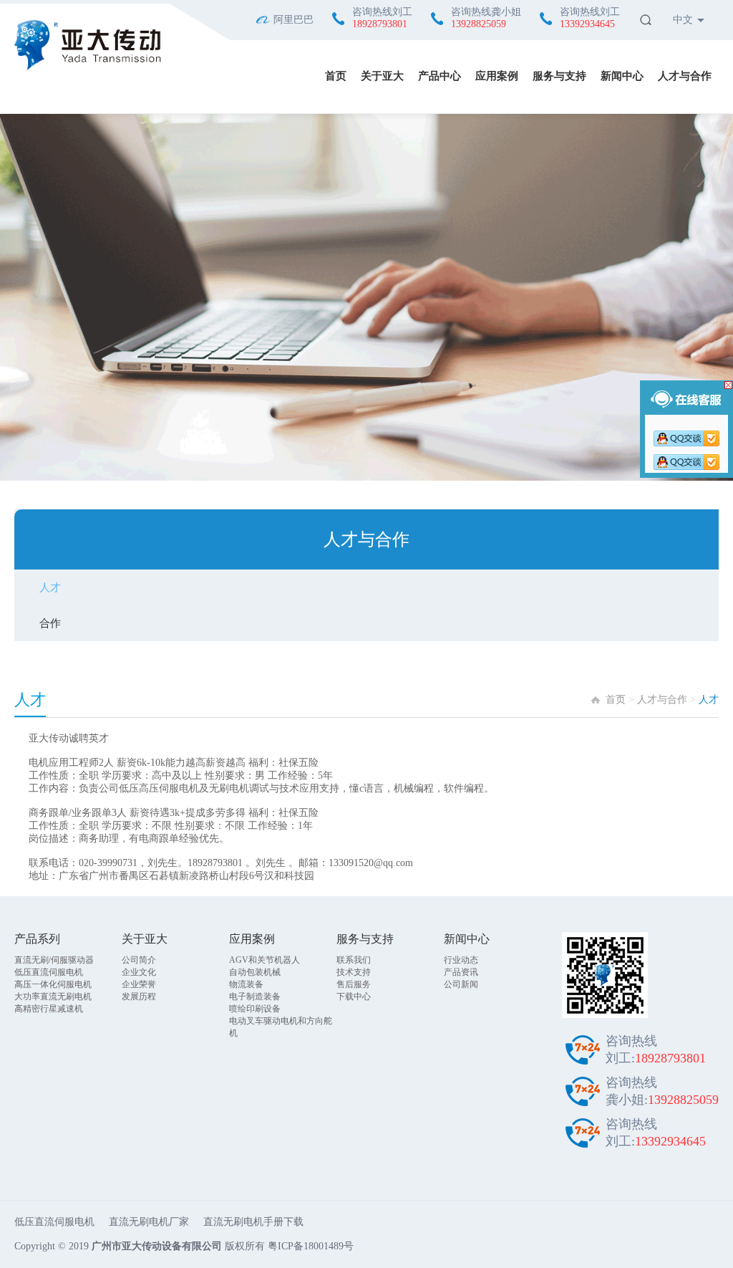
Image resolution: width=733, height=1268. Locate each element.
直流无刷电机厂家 (149, 1221)
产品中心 (439, 76)
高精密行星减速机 (48, 1009)
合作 (50, 623)
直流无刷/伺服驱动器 (54, 960)
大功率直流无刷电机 (53, 996)
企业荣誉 (139, 984)
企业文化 (139, 972)
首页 (335, 76)
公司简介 (139, 960)
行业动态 (461, 960)
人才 (50, 587)
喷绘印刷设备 (255, 1009)
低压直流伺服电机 (48, 972)
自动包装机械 (255, 972)
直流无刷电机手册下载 (253, 1221)
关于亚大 (382, 76)
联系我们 (353, 960)
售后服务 (353, 984)
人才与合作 (685, 76)
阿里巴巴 (293, 19)
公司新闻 (461, 984)
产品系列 (37, 939)
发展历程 (139, 996)
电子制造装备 (255, 996)
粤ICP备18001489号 (311, 1246)
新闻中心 (622, 76)
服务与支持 (559, 76)
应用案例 (496, 76)
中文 (683, 19)
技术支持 (353, 972)
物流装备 (246, 984)
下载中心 (353, 996)
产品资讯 (461, 972)
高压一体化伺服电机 (53, 984)
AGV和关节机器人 (264, 960)
